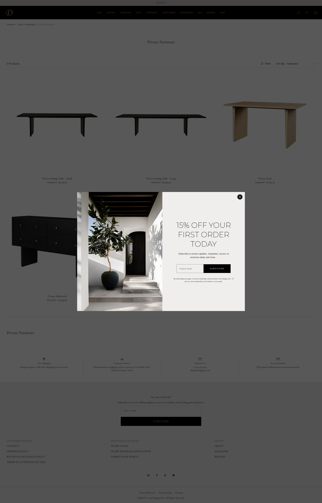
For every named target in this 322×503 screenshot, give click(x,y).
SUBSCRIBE (217, 268)
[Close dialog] (240, 197)
